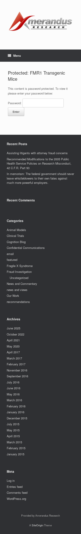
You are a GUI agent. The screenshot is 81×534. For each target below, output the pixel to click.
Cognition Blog (16, 242)
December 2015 (17, 418)
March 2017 (14, 358)
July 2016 (13, 382)
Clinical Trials (15, 236)
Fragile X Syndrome (20, 266)
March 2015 (14, 442)
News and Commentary (22, 283)
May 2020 (13, 346)
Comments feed (17, 492)
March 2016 (14, 400)
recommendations (18, 302)
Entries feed (14, 486)
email (10, 254)
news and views (17, 290)
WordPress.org (16, 498)
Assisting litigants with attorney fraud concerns (37, 153)
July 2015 (13, 424)
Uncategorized (19, 278)
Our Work (13, 295)
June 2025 (13, 328)
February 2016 (16, 406)
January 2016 (15, 412)
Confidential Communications (26, 248)
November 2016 (17, 370)
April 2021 (13, 340)
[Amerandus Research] (40, 21)
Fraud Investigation (19, 271)
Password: (15, 103)
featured (12, 260)
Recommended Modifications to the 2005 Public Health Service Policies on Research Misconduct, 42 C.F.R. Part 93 (39, 163)
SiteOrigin (37, 525)
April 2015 (13, 436)
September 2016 (17, 376)
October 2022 (15, 334)
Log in (11, 480)
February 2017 (16, 364)
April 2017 (13, 352)
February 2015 (16, 448)
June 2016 (13, 388)
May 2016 (13, 394)
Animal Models (16, 230)
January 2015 (15, 454)
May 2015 (13, 430)
